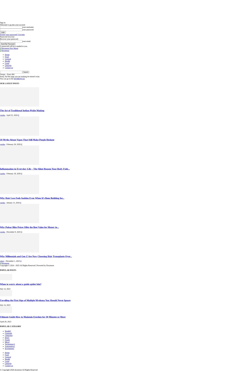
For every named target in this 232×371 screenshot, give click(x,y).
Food (7, 57)
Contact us (9, 68)
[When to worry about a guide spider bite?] (6, 280)
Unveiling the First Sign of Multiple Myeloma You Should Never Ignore (35, 300)
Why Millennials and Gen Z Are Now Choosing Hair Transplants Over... (36, 256)
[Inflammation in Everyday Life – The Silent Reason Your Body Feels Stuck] (19, 164)
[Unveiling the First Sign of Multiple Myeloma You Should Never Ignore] (6, 296)
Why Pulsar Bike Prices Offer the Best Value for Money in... (29, 227)
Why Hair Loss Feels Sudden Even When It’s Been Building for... (32, 198)
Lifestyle (8, 66)
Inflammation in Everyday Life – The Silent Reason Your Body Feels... (35, 169)
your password (28, 30)
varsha (2, 115)
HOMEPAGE (19, 79)
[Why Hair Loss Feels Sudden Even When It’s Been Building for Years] (19, 193)
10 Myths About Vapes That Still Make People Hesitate (27, 139)
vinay (2, 261)
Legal (7, 63)
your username (28, 27)
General (8, 59)
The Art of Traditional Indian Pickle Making (22, 110)
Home (7, 55)
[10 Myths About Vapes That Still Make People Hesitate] (19, 135)
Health (7, 61)
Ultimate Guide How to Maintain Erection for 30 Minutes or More (32, 317)
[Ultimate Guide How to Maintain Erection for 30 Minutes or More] (6, 312)
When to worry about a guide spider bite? (20, 284)
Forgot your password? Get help (12, 35)
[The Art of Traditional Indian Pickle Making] (19, 106)
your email (26, 41)
